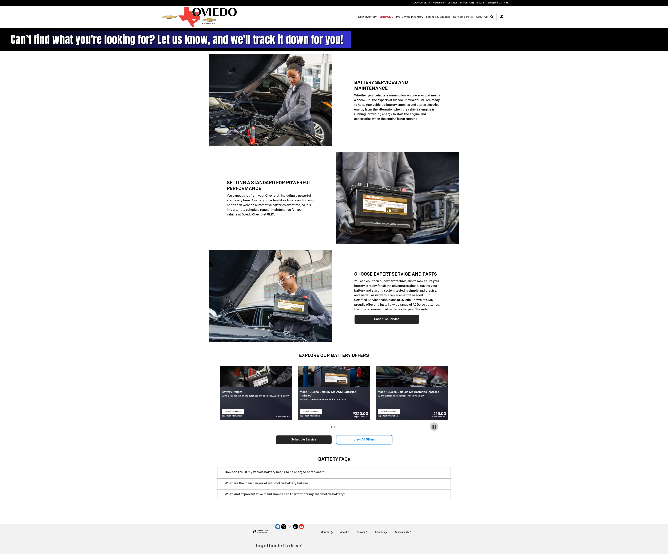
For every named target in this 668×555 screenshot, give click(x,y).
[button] (334, 472)
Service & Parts (463, 17)
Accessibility (402, 532)
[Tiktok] (295, 526)
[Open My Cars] (500, 17)
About (343, 532)
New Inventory (367, 17)
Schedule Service (386, 319)
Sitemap (380, 532)
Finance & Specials (438, 17)
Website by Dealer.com (260, 531)
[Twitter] (283, 526)
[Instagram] (289, 526)
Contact (326, 532)
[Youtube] (301, 526)
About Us (482, 17)
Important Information (232, 416)
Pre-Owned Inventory (409, 17)
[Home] (169, 17)
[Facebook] (277, 526)
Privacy (361, 532)
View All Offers (364, 439)
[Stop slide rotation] (434, 427)
